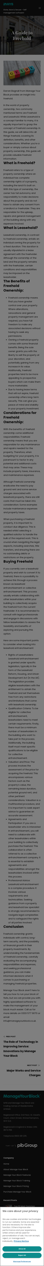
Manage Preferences (22, 1261)
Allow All (22, 1249)
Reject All (22, 1255)
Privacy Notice (21, 1241)
